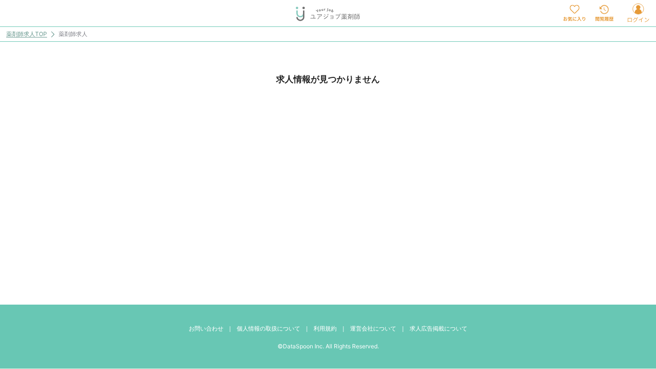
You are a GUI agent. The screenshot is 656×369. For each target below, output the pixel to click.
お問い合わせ (206, 328)
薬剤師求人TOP (26, 34)
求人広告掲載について (438, 328)
